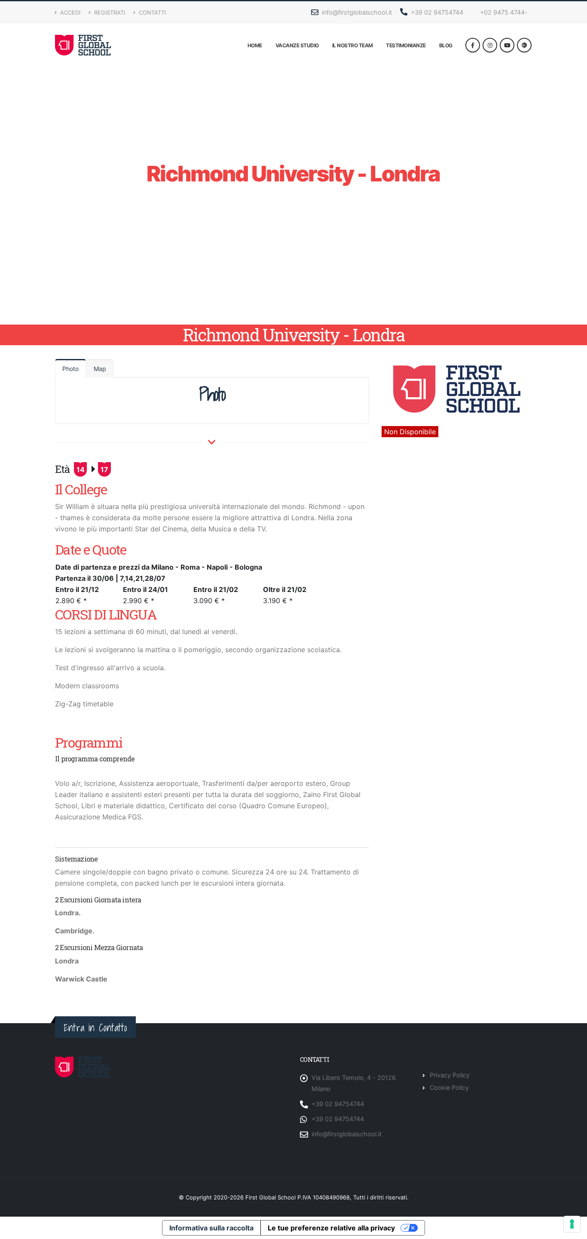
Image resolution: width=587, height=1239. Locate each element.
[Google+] (524, 45)
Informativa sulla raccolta (211, 1228)
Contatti (151, 12)
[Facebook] (472, 45)
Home (255, 45)
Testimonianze (406, 45)
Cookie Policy (449, 1087)
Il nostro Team (352, 45)
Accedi (69, 12)
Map (100, 368)
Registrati (108, 12)
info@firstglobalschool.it (356, 12)
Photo (70, 368)
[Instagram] (490, 45)
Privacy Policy (450, 1075)
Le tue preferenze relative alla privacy (331, 1228)
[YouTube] (507, 45)
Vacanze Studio (297, 45)
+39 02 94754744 (436, 12)
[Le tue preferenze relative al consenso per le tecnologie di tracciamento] (572, 1224)
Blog (445, 45)
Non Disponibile (410, 431)
